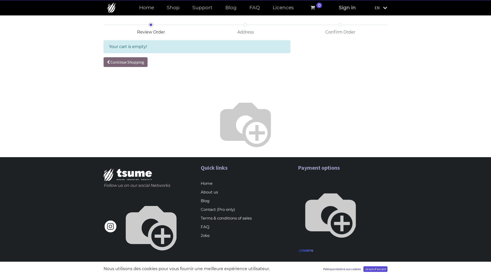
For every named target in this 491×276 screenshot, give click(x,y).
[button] (126, 62)
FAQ (205, 226)
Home (207, 183)
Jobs (205, 235)
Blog (205, 200)
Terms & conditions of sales (226, 218)
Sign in (347, 7)
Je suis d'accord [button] (375, 269)
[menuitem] (146, 7)
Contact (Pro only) (218, 209)
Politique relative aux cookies (342, 269)
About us (209, 192)
